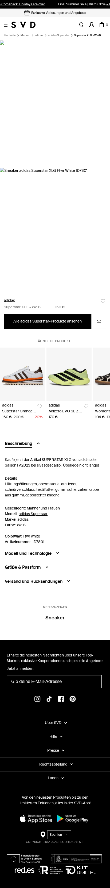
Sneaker (55, 617)
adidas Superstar (58, 35)
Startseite (10, 35)
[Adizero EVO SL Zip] (69, 374)
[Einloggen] (92, 25)
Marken (25, 35)
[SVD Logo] (23, 25)
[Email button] (99, 321)
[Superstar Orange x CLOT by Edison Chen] (22, 374)
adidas (39, 35)
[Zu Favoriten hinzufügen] (103, 301)
